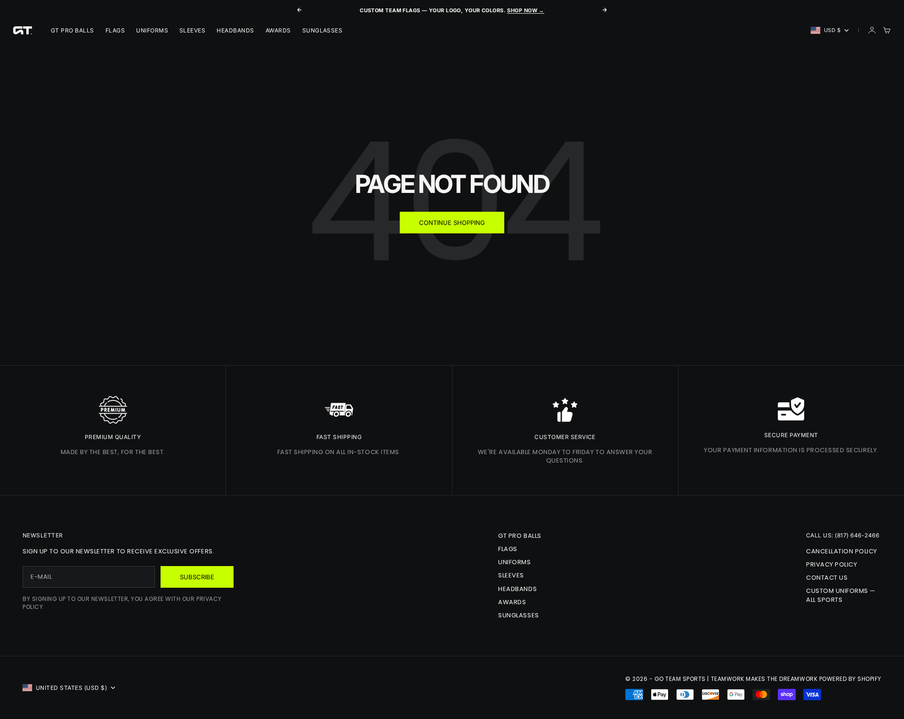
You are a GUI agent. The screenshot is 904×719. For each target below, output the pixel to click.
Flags (115, 30)
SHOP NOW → (525, 10)
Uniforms (152, 30)
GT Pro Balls (72, 30)
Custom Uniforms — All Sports (841, 595)
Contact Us (827, 577)
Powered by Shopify (850, 679)
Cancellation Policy (841, 551)
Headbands (235, 30)
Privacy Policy (831, 564)
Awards (278, 30)
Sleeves (192, 30)
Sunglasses (322, 30)
